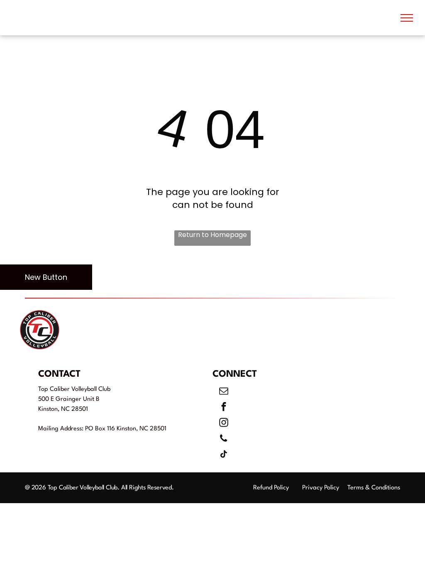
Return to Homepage (212, 235)
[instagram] (223, 424)
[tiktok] (223, 455)
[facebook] (223, 408)
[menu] (407, 18)
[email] (223, 392)
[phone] (223, 439)
